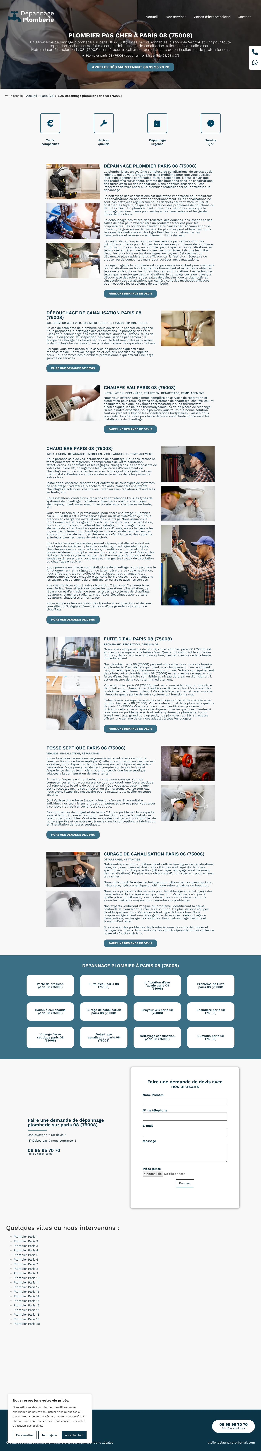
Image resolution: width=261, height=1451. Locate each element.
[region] (50, 1418)
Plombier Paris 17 (26, 1310)
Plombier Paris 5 (26, 1255)
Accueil (152, 17)
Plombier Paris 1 (25, 1236)
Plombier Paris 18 (26, 1314)
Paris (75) (47, 96)
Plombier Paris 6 (26, 1259)
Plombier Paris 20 (27, 1324)
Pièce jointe (152, 1168)
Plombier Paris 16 (26, 1305)
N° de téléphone (155, 1110)
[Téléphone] (255, 52)
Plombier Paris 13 (26, 1291)
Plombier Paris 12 (26, 1287)
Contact (244, 17)
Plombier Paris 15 (26, 1301)
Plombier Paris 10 (26, 1278)
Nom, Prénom (153, 1095)
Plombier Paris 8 (26, 1269)
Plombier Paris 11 (26, 1282)
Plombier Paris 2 (26, 1241)
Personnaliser (25, 1435)
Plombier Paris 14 (26, 1296)
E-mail (148, 1125)
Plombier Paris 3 (26, 1246)
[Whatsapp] (255, 63)
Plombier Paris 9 (26, 1273)
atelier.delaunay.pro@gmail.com (231, 1442)
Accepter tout (74, 1435)
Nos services (176, 17)
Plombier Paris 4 (26, 1250)
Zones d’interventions (212, 17)
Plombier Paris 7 (26, 1264)
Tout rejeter (49, 1435)
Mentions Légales (100, 1442)
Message (149, 1141)
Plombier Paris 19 (26, 1319)
